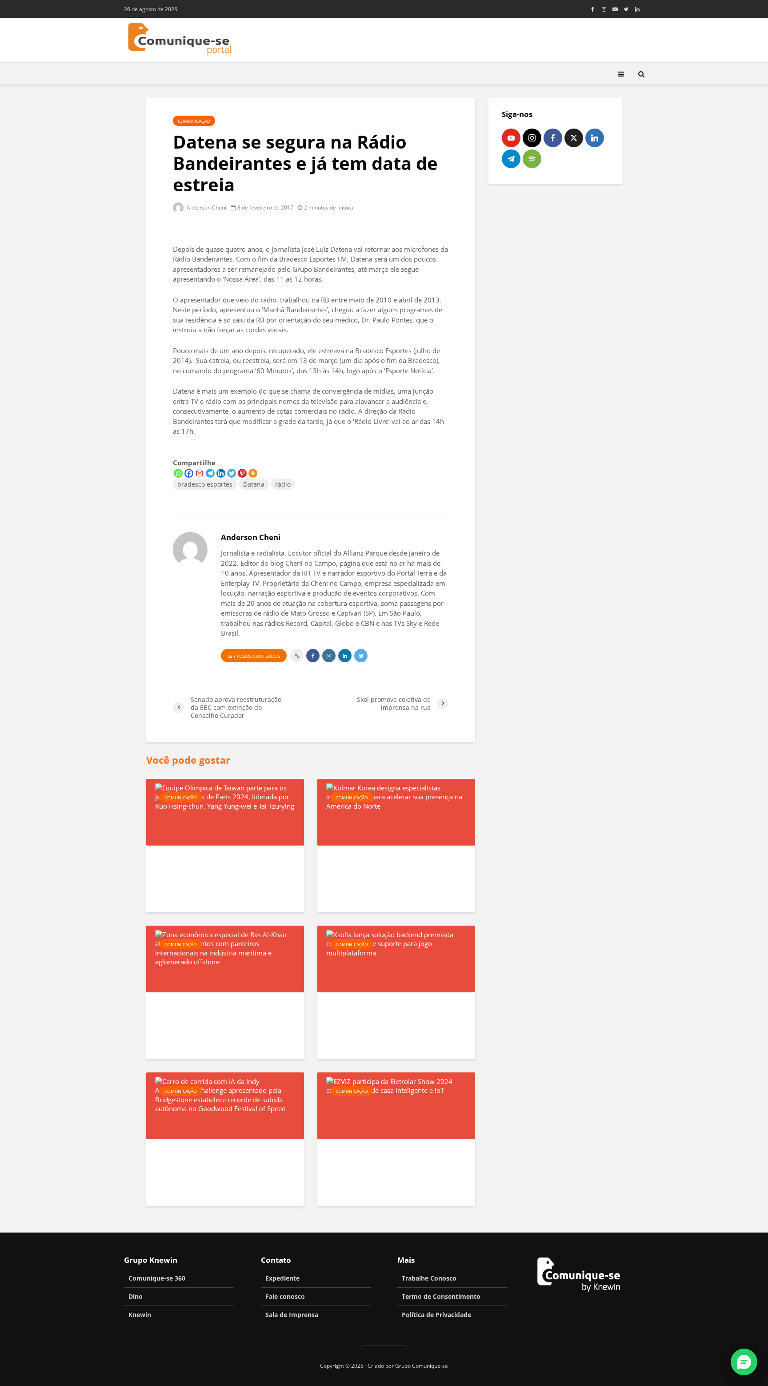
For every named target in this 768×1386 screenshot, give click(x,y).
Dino (135, 1296)
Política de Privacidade (436, 1314)
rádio (283, 484)
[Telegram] (210, 473)
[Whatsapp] (178, 473)
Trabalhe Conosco (429, 1278)
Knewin (139, 1314)
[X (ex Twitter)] (573, 138)
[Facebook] (188, 473)
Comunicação (194, 121)
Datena (253, 484)
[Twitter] (231, 473)
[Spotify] (532, 158)
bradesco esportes (204, 484)
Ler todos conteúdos (254, 656)
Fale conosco (285, 1296)
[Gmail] (199, 473)
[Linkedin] (220, 473)
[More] (252, 473)
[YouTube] (511, 138)
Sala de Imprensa (291, 1314)
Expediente (282, 1278)
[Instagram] (532, 138)
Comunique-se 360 (156, 1278)
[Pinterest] (242, 473)
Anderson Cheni (205, 207)
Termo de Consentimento (441, 1296)
